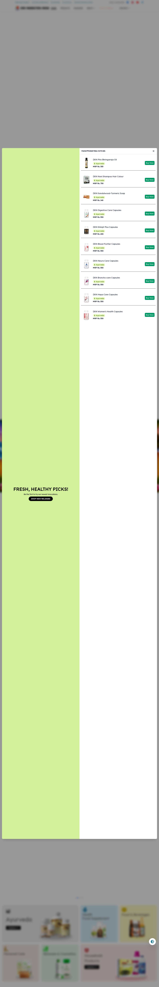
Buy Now (150, 163)
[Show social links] (152, 941)
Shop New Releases (40, 499)
